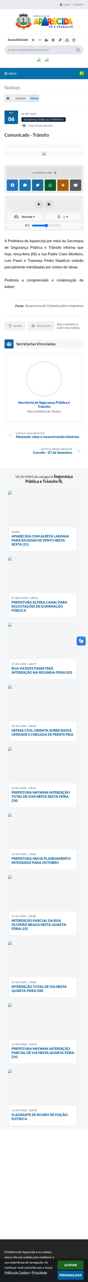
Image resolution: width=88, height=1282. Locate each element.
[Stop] (48, 204)
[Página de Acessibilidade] (74, 40)
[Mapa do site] (67, 40)
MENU (12, 73)
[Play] (39, 204)
